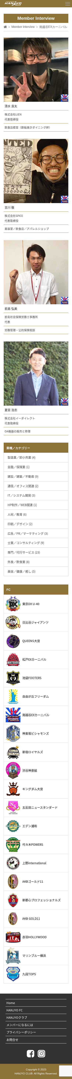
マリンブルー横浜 (34, 955)
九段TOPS (29, 974)
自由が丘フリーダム (35, 696)
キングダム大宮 (32, 789)
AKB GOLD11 (31, 918)
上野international (34, 863)
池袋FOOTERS (32, 678)
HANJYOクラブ (16, 1017)
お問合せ (12, 1039)
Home (10, 1003)
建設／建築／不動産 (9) (23, 476)
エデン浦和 (29, 826)
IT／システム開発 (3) (21, 495)
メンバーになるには (19, 1025)
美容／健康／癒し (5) (21, 571)
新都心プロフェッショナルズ (41, 900)
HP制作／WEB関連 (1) (22, 505)
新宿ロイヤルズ (32, 752)
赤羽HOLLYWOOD (34, 937)
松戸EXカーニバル (34, 659)
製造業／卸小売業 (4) (21, 457)
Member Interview (23, 26)
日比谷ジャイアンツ (35, 622)
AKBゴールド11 (32, 881)
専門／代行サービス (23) (24, 552)
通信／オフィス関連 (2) (23, 486)
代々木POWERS (32, 844)
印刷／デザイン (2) (20, 524)
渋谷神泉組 (29, 770)
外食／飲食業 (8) (19, 562)
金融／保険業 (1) (19, 467)
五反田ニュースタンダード (40, 807)
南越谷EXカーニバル (35, 715)
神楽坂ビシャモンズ (35, 733)
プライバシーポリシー (21, 1032)
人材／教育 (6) (17, 514)
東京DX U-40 (30, 604)
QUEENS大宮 (31, 641)
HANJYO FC (14, 1010)
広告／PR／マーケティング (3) (28, 533)
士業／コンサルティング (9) (26, 543)
